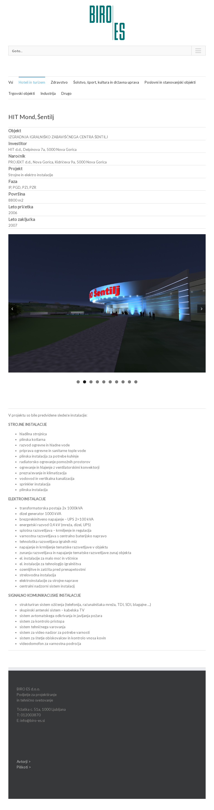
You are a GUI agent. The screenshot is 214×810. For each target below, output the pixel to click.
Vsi (10, 82)
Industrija (48, 93)
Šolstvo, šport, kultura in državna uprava (106, 82)
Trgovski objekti (21, 93)
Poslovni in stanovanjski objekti (170, 82)
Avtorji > (24, 761)
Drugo (66, 93)
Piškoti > (24, 767)
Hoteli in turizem (32, 82)
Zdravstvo (59, 82)
